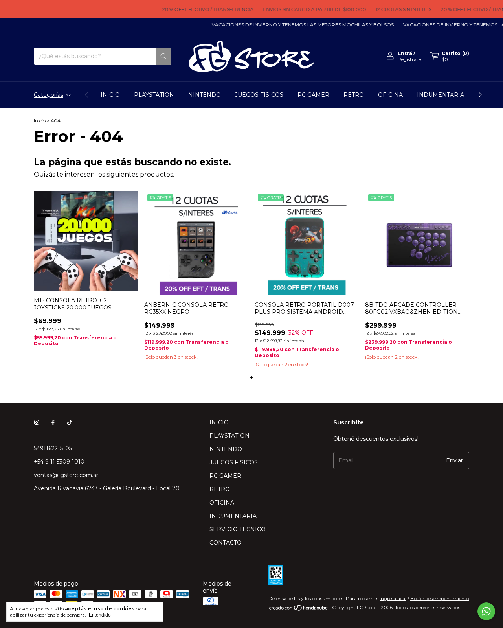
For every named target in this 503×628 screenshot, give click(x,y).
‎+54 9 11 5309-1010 (59, 461)
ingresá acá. (393, 598)
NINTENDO (204, 94)
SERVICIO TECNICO (237, 529)
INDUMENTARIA (440, 94)
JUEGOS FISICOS (259, 94)
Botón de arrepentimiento (439, 598)
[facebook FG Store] (53, 422)
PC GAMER (313, 94)
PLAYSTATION (154, 94)
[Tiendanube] (298, 609)
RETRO (353, 94)
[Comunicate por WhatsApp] (486, 611)
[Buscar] (163, 56)
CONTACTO (225, 542)
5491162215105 (53, 448)
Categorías (48, 94)
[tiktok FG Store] (69, 422)
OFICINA (390, 94)
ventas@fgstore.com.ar (66, 475)
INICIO (110, 94)
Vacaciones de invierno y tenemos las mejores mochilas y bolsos (296, 25)
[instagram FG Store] (36, 422)
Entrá (405, 53)
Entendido (100, 615)
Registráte (409, 59)
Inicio (40, 120)
